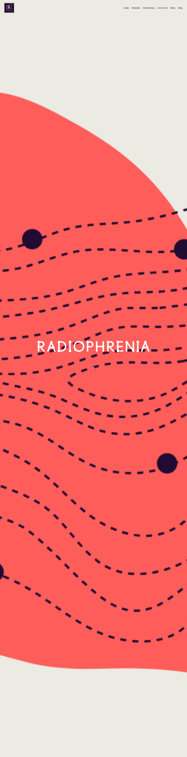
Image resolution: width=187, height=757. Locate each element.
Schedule (136, 8)
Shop (180, 8)
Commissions (149, 8)
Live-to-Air (163, 8)
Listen (126, 8)
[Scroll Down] (93, 367)
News (172, 8)
